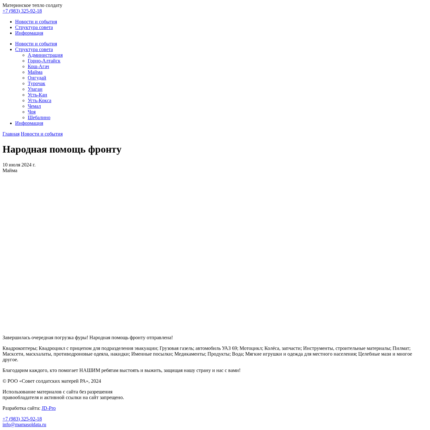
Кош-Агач (38, 66)
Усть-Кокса (39, 100)
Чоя (32, 111)
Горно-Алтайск (44, 60)
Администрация (45, 55)
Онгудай (37, 77)
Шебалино (39, 117)
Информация (29, 33)
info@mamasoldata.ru (24, 424)
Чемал (34, 106)
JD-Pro (49, 408)
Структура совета (34, 27)
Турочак (36, 83)
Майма (35, 72)
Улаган (35, 89)
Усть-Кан (37, 94)
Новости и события (36, 21)
